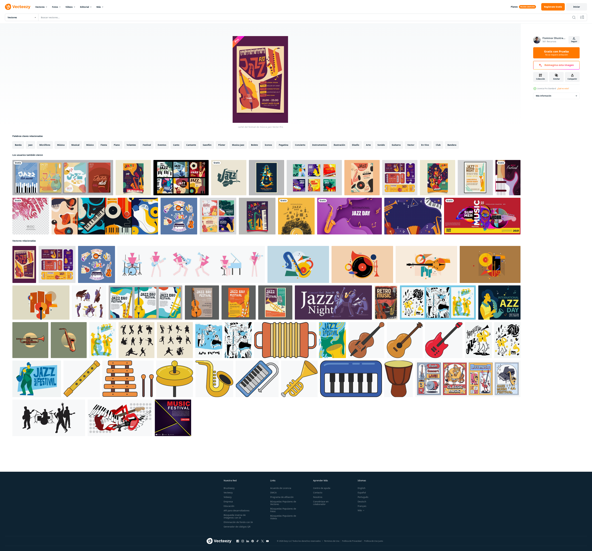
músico (90, 144)
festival (147, 144)
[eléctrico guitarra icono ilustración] (443, 340)
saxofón (207, 144)
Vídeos (69, 6)
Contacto (317, 492)
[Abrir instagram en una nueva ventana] (242, 541)
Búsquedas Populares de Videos (283, 517)
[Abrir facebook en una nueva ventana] (237, 541)
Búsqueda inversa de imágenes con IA (235, 516)
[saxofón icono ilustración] (214, 379)
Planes (514, 6)
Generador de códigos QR (237, 526)
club (438, 144)
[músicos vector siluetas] (136, 340)
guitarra (396, 144)
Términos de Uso (331, 541)
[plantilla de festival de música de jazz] (133, 177)
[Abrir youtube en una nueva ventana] (267, 541)
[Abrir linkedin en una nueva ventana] (247, 541)
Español (362, 492)
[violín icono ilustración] (366, 340)
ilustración (339, 144)
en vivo (425, 144)
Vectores (40, 6)
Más (98, 6)
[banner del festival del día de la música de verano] (482, 216)
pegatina (283, 144)
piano (117, 144)
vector (410, 144)
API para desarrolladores (236, 510)
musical (75, 144)
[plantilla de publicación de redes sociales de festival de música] (218, 216)
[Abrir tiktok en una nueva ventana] (257, 541)
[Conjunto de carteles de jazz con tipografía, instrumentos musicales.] (62, 177)
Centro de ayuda (321, 488)
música (61, 144)
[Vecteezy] (17, 7)
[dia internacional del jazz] (296, 216)
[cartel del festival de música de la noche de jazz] (362, 177)
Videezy (228, 497)
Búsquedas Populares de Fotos (283, 510)
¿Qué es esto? (563, 88)
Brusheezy (229, 488)
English (361, 488)
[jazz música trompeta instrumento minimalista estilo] (30, 340)
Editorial (84, 6)
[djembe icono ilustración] (398, 379)
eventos (162, 144)
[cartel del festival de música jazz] (24, 264)
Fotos (55, 6)
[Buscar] (574, 17)
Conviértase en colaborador (321, 503)
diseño (355, 144)
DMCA (273, 492)
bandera (451, 144)
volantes (131, 144)
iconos (268, 144)
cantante (191, 144)
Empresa (228, 501)
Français (362, 506)
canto (176, 144)
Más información (543, 95)
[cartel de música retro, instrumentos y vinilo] (385, 302)
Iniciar (576, 6)
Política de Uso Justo (373, 541)
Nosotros (317, 497)
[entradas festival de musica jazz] (399, 177)
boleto (254, 144)
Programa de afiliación (282, 497)
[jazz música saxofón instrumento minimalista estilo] (69, 340)
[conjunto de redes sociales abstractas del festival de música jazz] (181, 177)
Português (363, 497)
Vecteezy (228, 492)
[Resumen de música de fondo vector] (30, 216)
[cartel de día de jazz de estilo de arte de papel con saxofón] (349, 216)
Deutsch (362, 501)
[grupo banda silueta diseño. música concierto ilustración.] (48, 418)
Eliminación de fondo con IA (238, 522)
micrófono (44, 144)
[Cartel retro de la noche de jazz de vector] (475, 177)
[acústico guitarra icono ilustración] (405, 340)
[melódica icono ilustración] (257, 379)
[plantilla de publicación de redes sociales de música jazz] (314, 177)
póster (221, 144)
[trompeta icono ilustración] (299, 379)
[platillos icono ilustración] (174, 379)
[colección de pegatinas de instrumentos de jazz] (178, 216)
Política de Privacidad (352, 541)
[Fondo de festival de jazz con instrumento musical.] (413, 216)
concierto (300, 144)
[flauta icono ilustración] (81, 379)
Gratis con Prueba (556, 53)
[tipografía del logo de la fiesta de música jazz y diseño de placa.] (228, 177)
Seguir (574, 41)
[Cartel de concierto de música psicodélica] (266, 177)
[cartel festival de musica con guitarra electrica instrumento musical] (507, 177)
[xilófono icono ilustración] (128, 379)
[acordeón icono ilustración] (285, 340)
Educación (229, 506)
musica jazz (238, 144)
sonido (381, 144)
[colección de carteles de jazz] (105, 216)
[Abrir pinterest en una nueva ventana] (252, 541)
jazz (30, 144)
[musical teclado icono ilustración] (351, 379)
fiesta (104, 144)
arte (368, 144)
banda (18, 144)
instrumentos (319, 144)
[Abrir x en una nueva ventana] (262, 541)
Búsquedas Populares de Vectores (283, 503)
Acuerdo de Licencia (280, 488)
